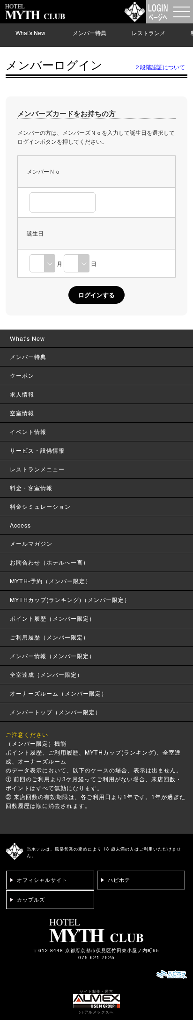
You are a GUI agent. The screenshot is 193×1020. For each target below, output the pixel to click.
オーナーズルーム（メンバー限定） (58, 693)
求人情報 (22, 394)
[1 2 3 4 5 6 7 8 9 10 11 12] (42, 263)
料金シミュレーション (40, 506)
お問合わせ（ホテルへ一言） (49, 562)
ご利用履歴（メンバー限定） (49, 637)
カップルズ (31, 899)
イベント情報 (28, 431)
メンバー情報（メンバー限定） (52, 656)
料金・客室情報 (31, 488)
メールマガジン (31, 543)
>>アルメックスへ (96, 1011)
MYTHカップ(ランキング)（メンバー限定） (70, 599)
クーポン (22, 375)
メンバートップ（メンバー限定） (55, 712)
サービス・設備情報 (37, 450)
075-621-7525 (96, 957)
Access (20, 525)
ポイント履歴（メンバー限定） (52, 618)
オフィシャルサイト (42, 879)
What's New (30, 33)
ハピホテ (119, 879)
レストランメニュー (148, 40)
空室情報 (22, 413)
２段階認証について (159, 67)
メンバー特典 (89, 33)
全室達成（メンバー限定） (46, 674)
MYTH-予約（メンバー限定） (50, 581)
